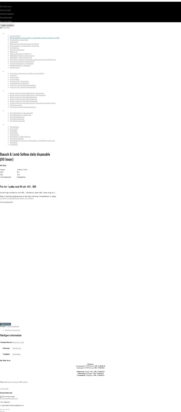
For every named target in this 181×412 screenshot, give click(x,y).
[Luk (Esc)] (8, 409)
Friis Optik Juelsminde (17, 121)
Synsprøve (13, 75)
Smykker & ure (15, 67)
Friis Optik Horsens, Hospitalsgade (21, 113)
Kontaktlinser (14, 48)
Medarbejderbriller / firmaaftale (20, 65)
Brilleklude (13, 142)
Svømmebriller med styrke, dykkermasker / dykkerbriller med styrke (32, 140)
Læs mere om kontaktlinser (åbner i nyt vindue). (17, 198)
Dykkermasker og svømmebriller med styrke (24, 46)
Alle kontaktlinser (13, 326)
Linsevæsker (14, 129)
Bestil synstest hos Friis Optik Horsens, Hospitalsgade (28, 95)
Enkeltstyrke (16, 348)
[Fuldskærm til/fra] (3, 409)
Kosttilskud (14, 144)
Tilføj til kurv (5, 324)
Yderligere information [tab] (12, 330)
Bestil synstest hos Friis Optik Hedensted (23, 99)
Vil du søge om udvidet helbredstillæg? (23, 85)
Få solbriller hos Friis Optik (19, 40)
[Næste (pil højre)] (3, 411)
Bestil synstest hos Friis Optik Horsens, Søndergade (27, 93)
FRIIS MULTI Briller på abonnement (22, 56)
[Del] (6, 409)
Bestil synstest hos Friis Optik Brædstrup (23, 97)
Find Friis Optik (12, 110)
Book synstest (12, 90)
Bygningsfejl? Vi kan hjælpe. (19, 81)
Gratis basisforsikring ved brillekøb (21, 63)
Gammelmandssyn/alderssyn (19, 83)
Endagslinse (16, 354)
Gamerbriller (14, 42)
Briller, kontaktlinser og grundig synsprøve (26, 33)
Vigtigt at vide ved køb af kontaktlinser (23, 87)
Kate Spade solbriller (17, 139)
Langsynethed (14, 79)
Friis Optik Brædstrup (17, 119)
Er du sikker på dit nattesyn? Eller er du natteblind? (27, 73)
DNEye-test (13, 52)
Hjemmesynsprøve (16, 105)
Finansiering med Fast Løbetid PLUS (22, 61)
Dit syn (8, 70)
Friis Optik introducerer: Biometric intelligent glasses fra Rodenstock (33, 59)
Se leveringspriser (6, 202)
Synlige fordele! (15, 36)
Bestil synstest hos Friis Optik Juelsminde (24, 101)
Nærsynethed (14, 77)
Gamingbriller (14, 135)
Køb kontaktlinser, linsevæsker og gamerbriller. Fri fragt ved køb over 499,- (35, 38)
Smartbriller (14, 133)
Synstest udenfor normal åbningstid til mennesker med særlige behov (33, 103)
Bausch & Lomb (18, 342)
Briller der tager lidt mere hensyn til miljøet (24, 44)
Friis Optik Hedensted (17, 117)
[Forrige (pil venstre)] (1, 411)
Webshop (9, 124)
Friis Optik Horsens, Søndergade (20, 115)
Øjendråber (13, 131)
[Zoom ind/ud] (1, 409)
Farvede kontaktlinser (17, 50)
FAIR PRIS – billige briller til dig (21, 58)
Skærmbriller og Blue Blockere (20, 137)
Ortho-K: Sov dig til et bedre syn (21, 54)
